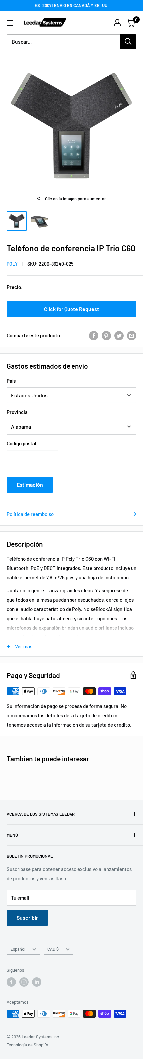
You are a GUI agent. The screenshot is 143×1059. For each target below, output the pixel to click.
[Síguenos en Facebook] (11, 982)
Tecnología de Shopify (27, 1044)
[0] (131, 23)
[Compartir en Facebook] (93, 335)
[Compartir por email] (131, 335)
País (11, 381)
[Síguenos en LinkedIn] (36, 982)
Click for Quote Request (71, 309)
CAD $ (53, 949)
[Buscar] (128, 41)
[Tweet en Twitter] (119, 335)
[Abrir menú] (10, 23)
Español (17, 949)
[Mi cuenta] (117, 22)
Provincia (17, 412)
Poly (12, 264)
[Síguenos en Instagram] (24, 982)
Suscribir (27, 917)
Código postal (21, 443)
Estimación (30, 484)
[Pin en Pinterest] (106, 335)
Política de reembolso (30, 514)
